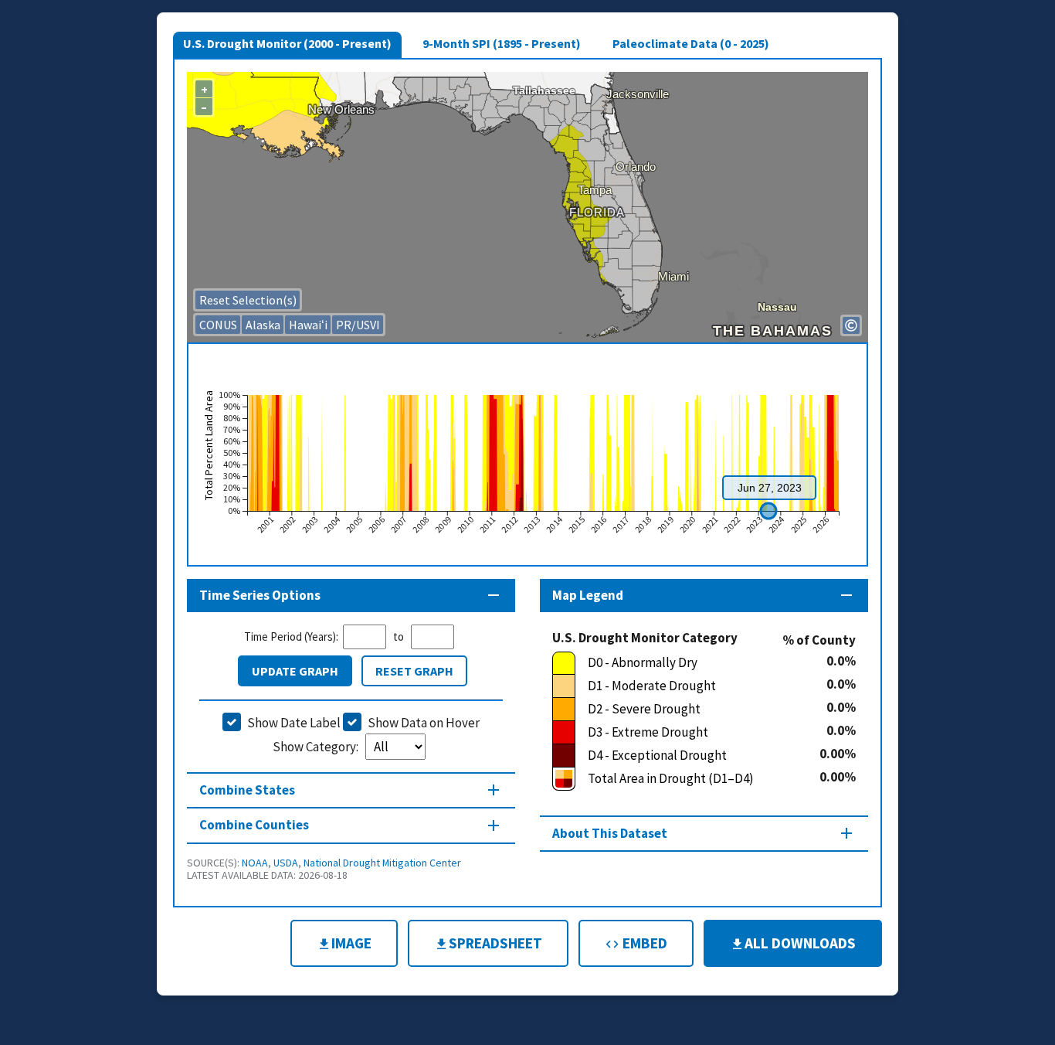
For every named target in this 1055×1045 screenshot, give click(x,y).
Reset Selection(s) (248, 300)
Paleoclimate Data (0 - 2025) (690, 43)
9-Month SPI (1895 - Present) (501, 43)
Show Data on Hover (424, 722)
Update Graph (295, 671)
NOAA (255, 863)
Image (351, 943)
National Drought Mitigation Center (382, 863)
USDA (285, 863)
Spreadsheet (495, 943)
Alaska (263, 324)
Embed (643, 943)
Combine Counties (254, 824)
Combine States (247, 789)
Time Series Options (260, 595)
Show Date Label (294, 722)
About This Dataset (609, 833)
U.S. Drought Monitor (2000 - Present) (287, 43)
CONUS (218, 324)
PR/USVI (358, 324)
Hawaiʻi (308, 324)
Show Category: (317, 746)
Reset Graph (414, 671)
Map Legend (587, 595)
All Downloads (800, 943)
